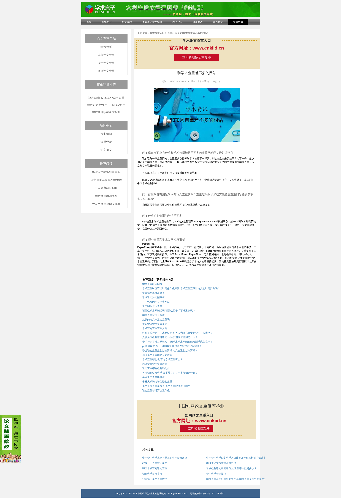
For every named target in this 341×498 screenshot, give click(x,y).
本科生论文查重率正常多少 (221, 463)
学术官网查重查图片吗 (154, 328)
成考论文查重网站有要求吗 (157, 355)
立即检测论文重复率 (196, 57)
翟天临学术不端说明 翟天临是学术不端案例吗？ (168, 310)
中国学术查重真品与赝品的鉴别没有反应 (164, 457)
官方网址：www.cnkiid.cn (196, 48)
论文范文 (106, 149)
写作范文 (218, 21)
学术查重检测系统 (106, 196)
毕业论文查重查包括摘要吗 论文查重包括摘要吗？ (170, 350)
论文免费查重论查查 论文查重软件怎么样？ (166, 386)
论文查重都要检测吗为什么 (157, 368)
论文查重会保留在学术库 (106, 180)
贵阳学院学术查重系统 (154, 323)
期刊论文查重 (106, 70)
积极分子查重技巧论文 (154, 463)
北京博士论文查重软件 (154, 479)
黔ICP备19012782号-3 (213, 493)
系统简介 (107, 21)
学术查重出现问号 (152, 284)
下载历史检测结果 (152, 21)
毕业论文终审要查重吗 (106, 172)
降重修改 (198, 21)
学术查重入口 (157, 33)
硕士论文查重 (106, 62)
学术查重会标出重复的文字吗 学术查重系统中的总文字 (236, 479)
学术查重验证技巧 (216, 473)
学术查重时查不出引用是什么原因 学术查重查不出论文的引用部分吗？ (181, 288)
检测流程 (127, 21)
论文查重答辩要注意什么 (156, 390)
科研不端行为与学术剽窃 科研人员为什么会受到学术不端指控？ (177, 332)
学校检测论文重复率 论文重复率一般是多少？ (231, 468)
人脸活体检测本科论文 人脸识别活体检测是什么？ (170, 337)
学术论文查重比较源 (153, 377)
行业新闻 (106, 133)
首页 (88, 21)
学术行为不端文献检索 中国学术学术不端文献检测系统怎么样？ (177, 341)
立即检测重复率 (199, 428)
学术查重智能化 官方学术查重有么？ (162, 359)
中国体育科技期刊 (106, 188)
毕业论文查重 (106, 54)
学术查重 (106, 46)
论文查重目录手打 (152, 473)
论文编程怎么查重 (152, 306)
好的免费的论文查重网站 (156, 301)
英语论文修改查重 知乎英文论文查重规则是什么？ (170, 372)
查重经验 (238, 21)
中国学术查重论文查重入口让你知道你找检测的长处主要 (237, 457)
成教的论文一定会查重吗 (156, 319)
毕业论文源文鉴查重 (153, 297)
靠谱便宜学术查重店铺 (154, 363)
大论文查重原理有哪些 (106, 204)
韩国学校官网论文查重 (154, 468)
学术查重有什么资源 (153, 315)
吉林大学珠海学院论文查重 (157, 381)
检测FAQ (177, 21)
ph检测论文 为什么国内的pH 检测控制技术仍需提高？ (172, 346)
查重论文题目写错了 (153, 292)
